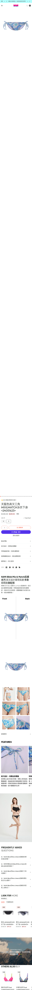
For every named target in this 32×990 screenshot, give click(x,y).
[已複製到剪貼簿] (19, 567)
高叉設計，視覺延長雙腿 (8, 546)
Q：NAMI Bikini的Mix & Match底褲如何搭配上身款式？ (13, 887)
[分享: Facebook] (6, 567)
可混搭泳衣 (9, 902)
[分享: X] (9, 567)
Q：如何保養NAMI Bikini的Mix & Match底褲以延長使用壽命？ (13, 865)
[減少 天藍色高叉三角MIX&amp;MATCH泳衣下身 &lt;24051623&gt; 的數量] (2, 528)
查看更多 (4, 734)
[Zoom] (16, 26)
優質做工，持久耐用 (7, 561)
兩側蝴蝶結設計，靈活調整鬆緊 (11, 556)
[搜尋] (27, 5)
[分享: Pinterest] (13, 567)
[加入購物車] (20, 527)
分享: (2, 567)
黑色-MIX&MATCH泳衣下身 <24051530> (8, 923)
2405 (3, 902)
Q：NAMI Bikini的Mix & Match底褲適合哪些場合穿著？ (13, 858)
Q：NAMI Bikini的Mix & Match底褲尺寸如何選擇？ (13, 872)
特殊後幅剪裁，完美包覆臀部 (10, 551)
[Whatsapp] (16, 567)
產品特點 (4, 541)
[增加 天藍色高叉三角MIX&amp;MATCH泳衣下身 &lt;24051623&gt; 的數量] (7, 528)
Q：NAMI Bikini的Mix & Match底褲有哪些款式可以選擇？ (13, 879)
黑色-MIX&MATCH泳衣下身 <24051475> (22, 923)
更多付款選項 (16, 535)
